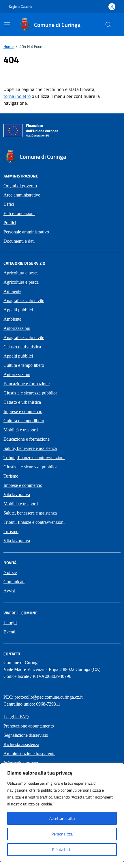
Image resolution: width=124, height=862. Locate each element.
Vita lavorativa (16, 494)
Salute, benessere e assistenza (30, 448)
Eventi (9, 631)
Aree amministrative (21, 194)
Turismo (10, 476)
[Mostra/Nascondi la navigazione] (6, 24)
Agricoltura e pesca (21, 272)
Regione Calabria (20, 7)
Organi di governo (20, 185)
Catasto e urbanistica (22, 346)
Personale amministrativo (26, 231)
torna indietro (17, 96)
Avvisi (9, 590)
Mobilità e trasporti (20, 429)
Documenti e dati (19, 241)
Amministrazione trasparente (29, 753)
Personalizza (62, 834)
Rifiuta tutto (62, 849)
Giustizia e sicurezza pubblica (30, 392)
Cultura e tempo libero (23, 365)
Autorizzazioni (16, 328)
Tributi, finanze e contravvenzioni (34, 457)
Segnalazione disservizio (25, 735)
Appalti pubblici (18, 309)
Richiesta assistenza (21, 744)
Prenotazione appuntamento (28, 725)
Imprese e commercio (22, 411)
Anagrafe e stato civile (23, 300)
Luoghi (10, 622)
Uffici (8, 204)
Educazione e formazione (26, 383)
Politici (9, 222)
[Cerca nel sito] (108, 25)
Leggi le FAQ (16, 716)
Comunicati (14, 581)
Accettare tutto (62, 818)
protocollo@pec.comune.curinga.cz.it (48, 697)
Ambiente (12, 291)
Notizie (10, 572)
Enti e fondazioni (19, 213)
